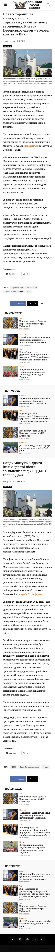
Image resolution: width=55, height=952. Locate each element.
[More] (42, 303)
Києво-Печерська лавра (14, 291)
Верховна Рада (17, 287)
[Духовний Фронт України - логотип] (27, 5)
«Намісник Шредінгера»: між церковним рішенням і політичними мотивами (34, 340)
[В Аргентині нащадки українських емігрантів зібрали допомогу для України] (10, 371)
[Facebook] (12, 939)
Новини (7, 46)
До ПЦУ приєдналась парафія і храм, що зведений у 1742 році (35, 448)
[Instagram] (20, 939)
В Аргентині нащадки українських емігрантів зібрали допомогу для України (32, 373)
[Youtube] (42, 939)
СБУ (29, 291)
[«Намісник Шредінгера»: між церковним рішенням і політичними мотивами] (10, 339)
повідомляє (31, 145)
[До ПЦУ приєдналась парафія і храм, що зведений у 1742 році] (10, 447)
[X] (35, 939)
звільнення (32, 287)
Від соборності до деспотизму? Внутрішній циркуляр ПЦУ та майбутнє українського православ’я (34, 356)
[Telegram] (27, 939)
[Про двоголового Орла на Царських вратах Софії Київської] (10, 322)
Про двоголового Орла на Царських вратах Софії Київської (32, 324)
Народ (21, 366)
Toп (20, 318)
